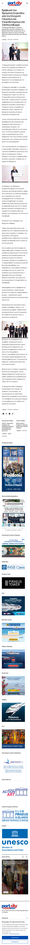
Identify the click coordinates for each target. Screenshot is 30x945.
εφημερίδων (14, 530)
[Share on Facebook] (3, 413)
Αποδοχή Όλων (15, 937)
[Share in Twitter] (6, 413)
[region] (15, 932)
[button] (2, 3)
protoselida (19, 530)
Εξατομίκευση (15, 941)
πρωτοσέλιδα (8, 530)
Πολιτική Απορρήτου (14, 933)
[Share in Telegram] (9, 413)
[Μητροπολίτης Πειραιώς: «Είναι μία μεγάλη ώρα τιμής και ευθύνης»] (21, 428)
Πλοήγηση (5, 918)
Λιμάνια (9, 433)
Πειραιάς (4, 39)
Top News (4, 433)
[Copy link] (12, 413)
